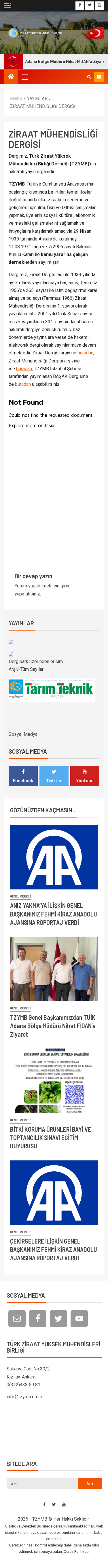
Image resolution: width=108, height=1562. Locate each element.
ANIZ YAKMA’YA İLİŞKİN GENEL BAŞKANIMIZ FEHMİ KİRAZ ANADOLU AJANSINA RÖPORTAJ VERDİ (53, 914)
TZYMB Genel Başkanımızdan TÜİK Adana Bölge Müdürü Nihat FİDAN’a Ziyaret (53, 1025)
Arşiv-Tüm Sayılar (26, 669)
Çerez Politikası (76, 1551)
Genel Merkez (20, 896)
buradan (85, 353)
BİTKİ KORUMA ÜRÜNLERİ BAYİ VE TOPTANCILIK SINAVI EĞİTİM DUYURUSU (50, 1137)
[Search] (89, 76)
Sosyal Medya (23, 734)
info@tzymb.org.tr (24, 1396)
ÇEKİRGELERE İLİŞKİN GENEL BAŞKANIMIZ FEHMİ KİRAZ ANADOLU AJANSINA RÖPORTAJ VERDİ (53, 1249)
